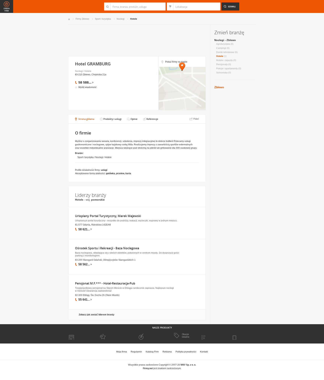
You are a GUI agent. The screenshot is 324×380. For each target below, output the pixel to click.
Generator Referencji (146, 335)
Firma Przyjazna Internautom (111, 335)
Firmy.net (79, 6)
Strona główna (86, 119)
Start (69, 19)
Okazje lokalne (185, 335)
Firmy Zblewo (82, 19)
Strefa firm (7, 9)
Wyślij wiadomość (87, 87)
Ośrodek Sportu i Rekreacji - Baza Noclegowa (107, 248)
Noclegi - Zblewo (225, 40)
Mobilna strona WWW (79, 335)
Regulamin (136, 351)
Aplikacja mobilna (243, 335)
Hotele (133, 19)
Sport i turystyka (103, 19)
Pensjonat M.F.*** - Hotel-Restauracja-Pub (105, 283)
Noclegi (120, 19)
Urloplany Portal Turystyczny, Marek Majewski (108, 216)
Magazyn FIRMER (212, 335)
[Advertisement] (136, 40)
